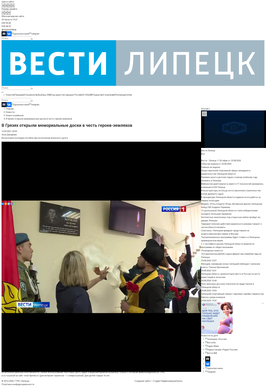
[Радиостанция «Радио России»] (221, 349)
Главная (10, 109)
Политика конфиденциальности (18, 384)
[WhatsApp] (14, 204)
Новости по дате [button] (209, 335)
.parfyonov (177, 381)
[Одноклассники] (5, 204)
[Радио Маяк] (212, 346)
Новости (10, 112)
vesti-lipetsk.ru (31, 375)
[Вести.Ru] (210, 342)
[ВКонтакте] (3, 204)
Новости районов (14, 115)
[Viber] (11, 204)
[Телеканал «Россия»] (216, 339)
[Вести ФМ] (211, 353)
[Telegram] (8, 204)
